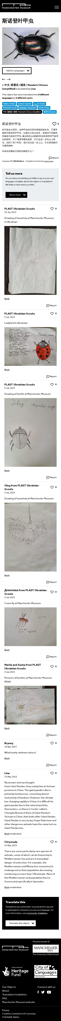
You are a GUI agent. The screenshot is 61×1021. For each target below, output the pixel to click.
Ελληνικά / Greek (10, 108)
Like (54, 124)
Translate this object (19, 923)
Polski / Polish (44, 108)
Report (55, 157)
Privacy (5, 1010)
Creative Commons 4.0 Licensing (18, 1013)
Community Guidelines (36, 913)
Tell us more (15, 194)
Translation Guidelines (14, 994)
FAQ (4, 998)
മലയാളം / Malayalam (27, 108)
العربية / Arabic (39, 104)
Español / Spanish (24, 104)
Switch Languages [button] (15, 70)
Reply (7, 298)
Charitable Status (10, 1017)
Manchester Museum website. (18, 1002)
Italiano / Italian (9, 104)
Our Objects (9, 986)
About (5, 990)
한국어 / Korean (50, 112)
